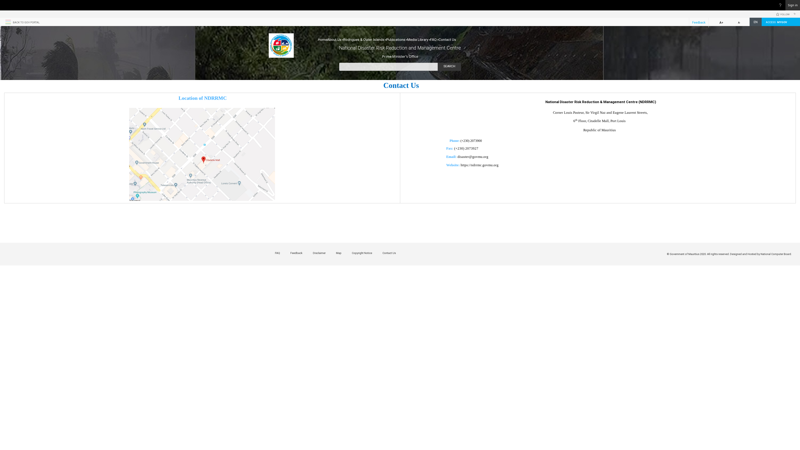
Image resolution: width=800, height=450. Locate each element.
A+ (721, 23)
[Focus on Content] (795, 14)
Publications (395, 40)
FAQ (433, 40)
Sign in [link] (793, 5)
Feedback (698, 22)
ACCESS (776, 22)
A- (739, 22)
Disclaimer (319, 253)
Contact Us (447, 40)
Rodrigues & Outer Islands (363, 40)
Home (322, 40)
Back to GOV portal (26, 22)
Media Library (417, 40)
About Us (334, 40)
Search (449, 66)
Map (338, 253)
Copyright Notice (362, 253)
